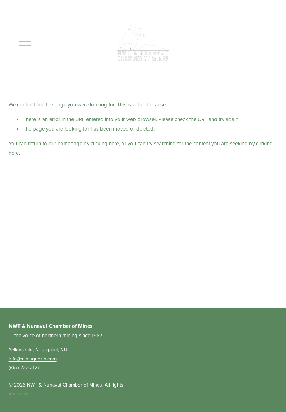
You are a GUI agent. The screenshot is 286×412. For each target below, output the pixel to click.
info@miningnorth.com (33, 358)
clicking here (105, 143)
